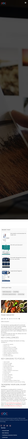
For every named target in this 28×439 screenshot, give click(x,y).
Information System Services (9, 294)
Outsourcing (21, 294)
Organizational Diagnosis (16, 271)
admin (4, 318)
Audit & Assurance (7, 291)
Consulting (15, 291)
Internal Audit (5, 430)
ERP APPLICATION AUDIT (16, 245)
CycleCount (5, 437)
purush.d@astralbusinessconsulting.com (13, 405)
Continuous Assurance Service (9, 435)
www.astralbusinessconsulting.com (14, 403)
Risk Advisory (5, 432)
